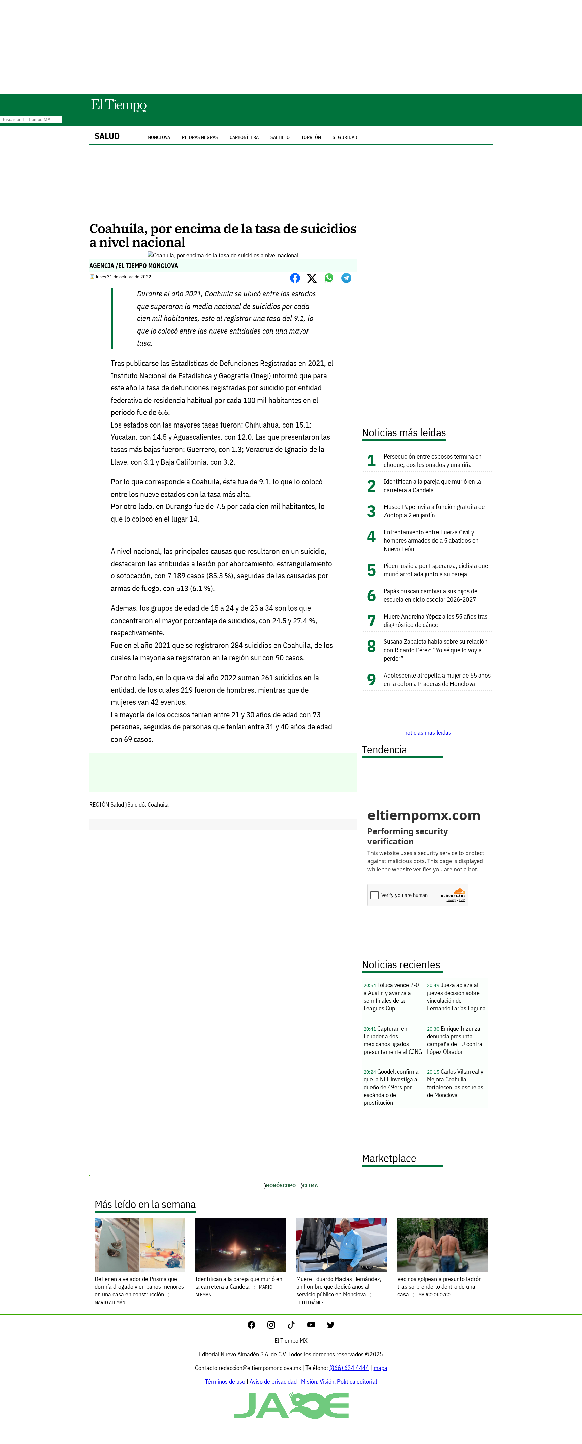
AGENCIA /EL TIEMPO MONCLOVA (133, 266)
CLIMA (310, 1185)
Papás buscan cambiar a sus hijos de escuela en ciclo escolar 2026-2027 (430, 595)
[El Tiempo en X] (331, 1326)
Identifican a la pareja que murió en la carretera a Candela (432, 485)
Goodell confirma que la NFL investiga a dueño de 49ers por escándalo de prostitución (391, 1087)
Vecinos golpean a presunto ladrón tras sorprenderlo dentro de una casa (439, 1286)
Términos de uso (225, 1381)
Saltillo (280, 137)
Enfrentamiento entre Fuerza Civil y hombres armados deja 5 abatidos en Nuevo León (431, 540)
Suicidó (136, 804)
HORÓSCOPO (281, 1185)
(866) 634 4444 (349, 1368)
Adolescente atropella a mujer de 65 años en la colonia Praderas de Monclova (437, 679)
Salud (107, 136)
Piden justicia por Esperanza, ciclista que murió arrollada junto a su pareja (436, 569)
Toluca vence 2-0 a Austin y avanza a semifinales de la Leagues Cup (391, 996)
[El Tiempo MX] (118, 111)
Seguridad (345, 137)
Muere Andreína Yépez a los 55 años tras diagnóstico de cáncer (435, 620)
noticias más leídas (427, 732)
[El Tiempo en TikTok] (296, 1326)
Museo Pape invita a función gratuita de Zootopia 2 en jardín (434, 510)
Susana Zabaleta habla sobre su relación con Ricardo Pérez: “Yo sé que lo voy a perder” (436, 649)
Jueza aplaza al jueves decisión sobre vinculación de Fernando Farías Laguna (456, 996)
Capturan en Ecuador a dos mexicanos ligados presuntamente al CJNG (393, 1040)
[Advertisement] (291, 47)
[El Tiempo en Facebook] (257, 1326)
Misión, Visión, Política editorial (339, 1381)
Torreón (311, 137)
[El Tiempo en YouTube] (316, 1326)
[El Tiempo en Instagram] (276, 1326)
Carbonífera (244, 137)
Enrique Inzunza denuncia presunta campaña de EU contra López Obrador (454, 1040)
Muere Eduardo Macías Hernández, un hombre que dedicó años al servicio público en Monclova (338, 1290)
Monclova (159, 137)
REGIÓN (99, 804)
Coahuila (158, 804)
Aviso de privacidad (273, 1381)
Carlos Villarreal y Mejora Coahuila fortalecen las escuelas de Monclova (455, 1083)
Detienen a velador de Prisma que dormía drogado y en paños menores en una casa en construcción (139, 1290)
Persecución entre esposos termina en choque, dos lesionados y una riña (433, 460)
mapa (380, 1368)
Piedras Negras (200, 137)
